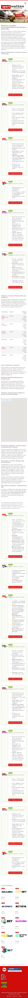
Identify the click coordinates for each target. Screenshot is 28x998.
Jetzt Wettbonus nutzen (14, 94)
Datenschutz (14, 996)
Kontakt (19, 996)
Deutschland (10, 964)
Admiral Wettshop (4, 348)
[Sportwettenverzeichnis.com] (12, 7)
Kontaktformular (5, 372)
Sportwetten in (4, 964)
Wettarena (4, 355)
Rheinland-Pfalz (17, 964)
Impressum (9, 996)
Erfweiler (22, 61)
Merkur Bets (4, 339)
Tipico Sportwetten (4, 324)
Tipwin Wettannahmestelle (5, 317)
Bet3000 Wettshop (4, 332)
